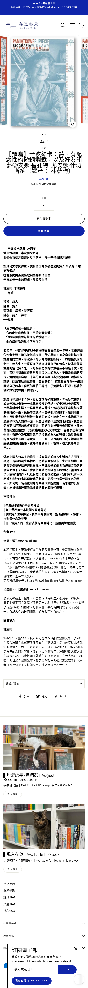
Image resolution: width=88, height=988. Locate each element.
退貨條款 (9, 897)
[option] (44, 5)
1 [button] (43, 135)
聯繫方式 (8, 935)
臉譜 (44, 148)
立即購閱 (12, 794)
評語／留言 (12, 683)
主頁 (43, 141)
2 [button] (46, 135)
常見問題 (9, 884)
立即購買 (44, 231)
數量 (44, 198)
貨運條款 (9, 904)
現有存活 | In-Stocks (31, 980)
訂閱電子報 (10, 923)
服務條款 (9, 890)
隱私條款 (9, 911)
